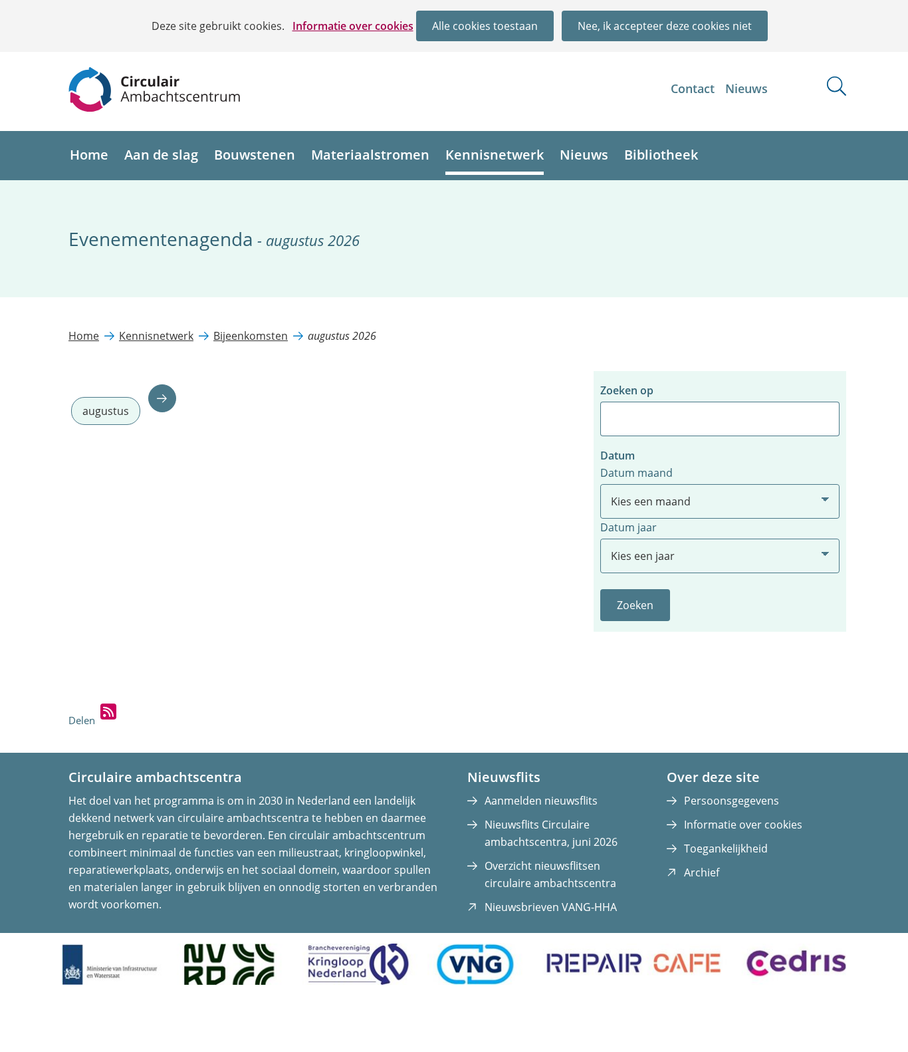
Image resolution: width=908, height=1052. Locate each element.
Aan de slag (161, 155)
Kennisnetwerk (494, 155)
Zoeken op (626, 390)
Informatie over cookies (352, 26)
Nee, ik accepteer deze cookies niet (665, 26)
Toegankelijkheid (726, 848)
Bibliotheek (661, 155)
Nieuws (746, 88)
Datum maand (636, 472)
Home (89, 155)
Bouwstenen (254, 155)
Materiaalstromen (370, 155)
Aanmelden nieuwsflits (541, 800)
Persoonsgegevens (731, 800)
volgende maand (162, 398)
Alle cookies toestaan (485, 26)
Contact (693, 88)
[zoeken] (836, 86)
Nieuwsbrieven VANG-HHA (551, 907)
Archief (701, 872)
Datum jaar (628, 527)
